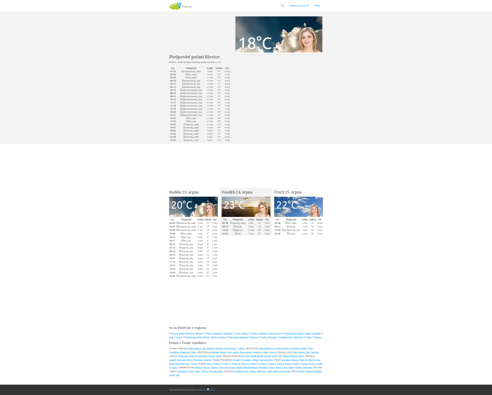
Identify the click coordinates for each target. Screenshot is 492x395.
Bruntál (245, 356)
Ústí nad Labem (215, 371)
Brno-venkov (246, 352)
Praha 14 (254, 364)
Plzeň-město (314, 360)
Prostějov (197, 360)
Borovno (190, 333)
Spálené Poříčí (286, 337)
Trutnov (241, 348)
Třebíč (270, 371)
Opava (286, 356)
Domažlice (285, 360)
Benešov (199, 367)
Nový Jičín (277, 356)
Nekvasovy (234, 337)
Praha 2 (272, 364)
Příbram (298, 367)
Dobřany (263, 333)
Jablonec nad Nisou (198, 356)
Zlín (178, 375)
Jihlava (252, 371)
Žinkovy (317, 337)
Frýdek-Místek (256, 356)
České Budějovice (266, 348)
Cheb (294, 352)
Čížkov (245, 333)
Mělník (239, 367)
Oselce (264, 337)
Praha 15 (264, 364)
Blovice (174, 333)
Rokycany (185, 364)
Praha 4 (288, 364)
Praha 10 (217, 364)
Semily (219, 356)
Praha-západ (288, 367)
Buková (198, 333)
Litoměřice (182, 371)
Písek (310, 348)
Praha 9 (174, 367)
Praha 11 (227, 364)
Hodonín (257, 352)
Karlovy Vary (304, 352)
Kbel (171, 337)
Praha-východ (274, 367)
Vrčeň (308, 337)
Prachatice (174, 352)
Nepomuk (244, 337)
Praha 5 (296, 364)
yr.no (205, 390)
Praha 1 (208, 364)
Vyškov (265, 352)
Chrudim (237, 360)
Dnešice (254, 333)
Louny (191, 371)
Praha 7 (312, 364)
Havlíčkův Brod (241, 371)
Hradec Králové (194, 348)
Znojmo (273, 352)
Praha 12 (236, 364)
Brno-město (233, 352)
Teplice (204, 371)
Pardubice (246, 360)
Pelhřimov (261, 371)
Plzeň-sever (174, 364)
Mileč (199, 337)
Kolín (221, 367)
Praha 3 (280, 364)
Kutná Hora (230, 367)
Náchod (210, 348)
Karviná (267, 356)
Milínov (206, 337)
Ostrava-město (297, 356)
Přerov (189, 360)
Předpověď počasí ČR (299, 5)
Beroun (207, 367)
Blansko (215, 352)
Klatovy (295, 360)
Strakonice (185, 352)
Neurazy (253, 337)
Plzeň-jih (303, 360)
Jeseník (172, 360)
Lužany (179, 337)
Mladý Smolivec (218, 337)
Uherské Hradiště (314, 371)
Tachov (194, 364)
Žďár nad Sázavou (282, 371)
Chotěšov (227, 333)
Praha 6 (304, 364)
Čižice (238, 333)
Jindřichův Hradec (298, 348)
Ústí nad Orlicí (266, 360)
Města (317, 5)
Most (197, 371)
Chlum (208, 333)
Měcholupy (191, 337)
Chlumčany (217, 333)
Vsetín (172, 375)
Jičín (204, 348)
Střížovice (298, 337)
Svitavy (255, 360)
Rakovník (307, 367)
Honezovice (290, 333)
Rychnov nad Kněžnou (226, 348)
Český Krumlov (282, 348)
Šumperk (207, 360)
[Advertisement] (200, 34)
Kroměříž (300, 371)
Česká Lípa (183, 356)
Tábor (193, 352)
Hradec (307, 333)
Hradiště (316, 333)
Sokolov (314, 352)
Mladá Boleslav (251, 367)
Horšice (299, 333)
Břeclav (223, 352)
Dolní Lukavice (274, 333)
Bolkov (182, 333)
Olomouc (181, 360)
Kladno (214, 367)
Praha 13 (245, 364)
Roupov (273, 337)
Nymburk (263, 367)
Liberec (211, 356)
